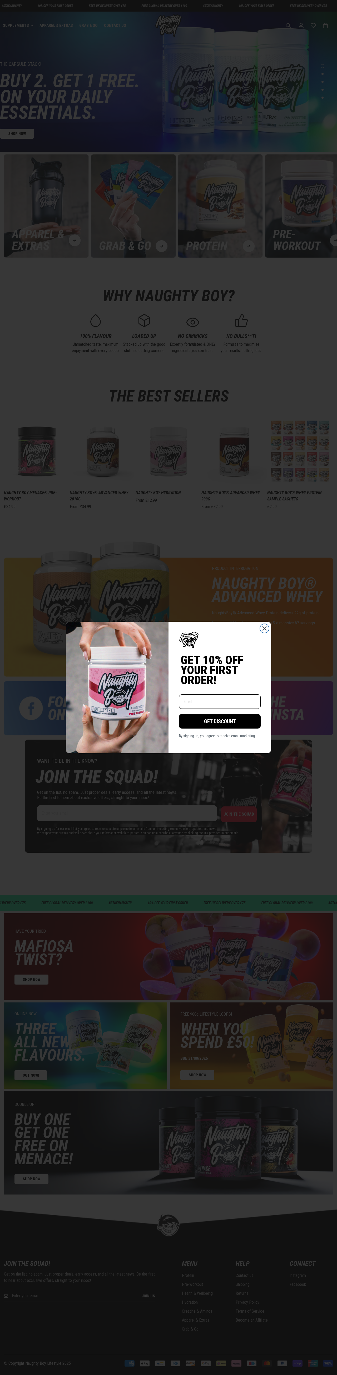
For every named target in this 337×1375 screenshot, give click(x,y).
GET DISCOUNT (220, 721)
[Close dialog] (264, 628)
